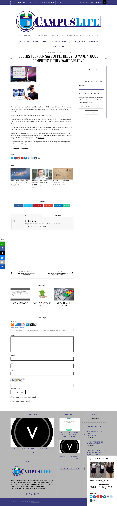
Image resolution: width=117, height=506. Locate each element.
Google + (49, 205)
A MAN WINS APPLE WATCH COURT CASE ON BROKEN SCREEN (40, 182)
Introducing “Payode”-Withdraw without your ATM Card (64, 303)
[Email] (2, 262)
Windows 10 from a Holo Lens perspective (26, 273)
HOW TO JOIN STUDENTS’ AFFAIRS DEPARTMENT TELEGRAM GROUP (69, 434)
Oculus (64, 107)
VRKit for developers (50, 136)
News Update (32, 42)
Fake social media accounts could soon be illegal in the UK (58, 273)
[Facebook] (2, 248)
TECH (73, 42)
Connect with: (14, 321)
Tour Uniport (32, 2)
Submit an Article (18, 7)
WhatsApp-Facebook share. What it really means (20, 303)
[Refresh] (24, 379)
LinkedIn (58, 205)
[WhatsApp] (2, 244)
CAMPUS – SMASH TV (47, 2)
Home (13, 2)
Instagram (43, 226)
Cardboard (41, 138)
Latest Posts (57, 215)
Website (13, 370)
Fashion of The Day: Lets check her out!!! (102, 480)
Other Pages (61, 2)
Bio (26, 215)
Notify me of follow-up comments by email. (24, 397)
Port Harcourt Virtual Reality (61, 180)
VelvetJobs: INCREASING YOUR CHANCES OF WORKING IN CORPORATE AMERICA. (32, 449)
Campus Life (35, 502)
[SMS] (2, 257)
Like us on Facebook (69, 469)
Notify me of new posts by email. (21, 401)
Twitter (28, 205)
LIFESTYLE (46, 42)
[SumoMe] (2, 266)
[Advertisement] (42, 248)
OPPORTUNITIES (61, 42)
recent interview (56, 107)
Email (67, 205)
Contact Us (58, 46)
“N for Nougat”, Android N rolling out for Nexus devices (42, 303)
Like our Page (91, 69)
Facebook (19, 205)
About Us (21, 2)
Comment (13, 335)
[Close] (90, 458)
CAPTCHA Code (15, 388)
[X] (2, 253)
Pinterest (38, 205)
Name (13, 356)
